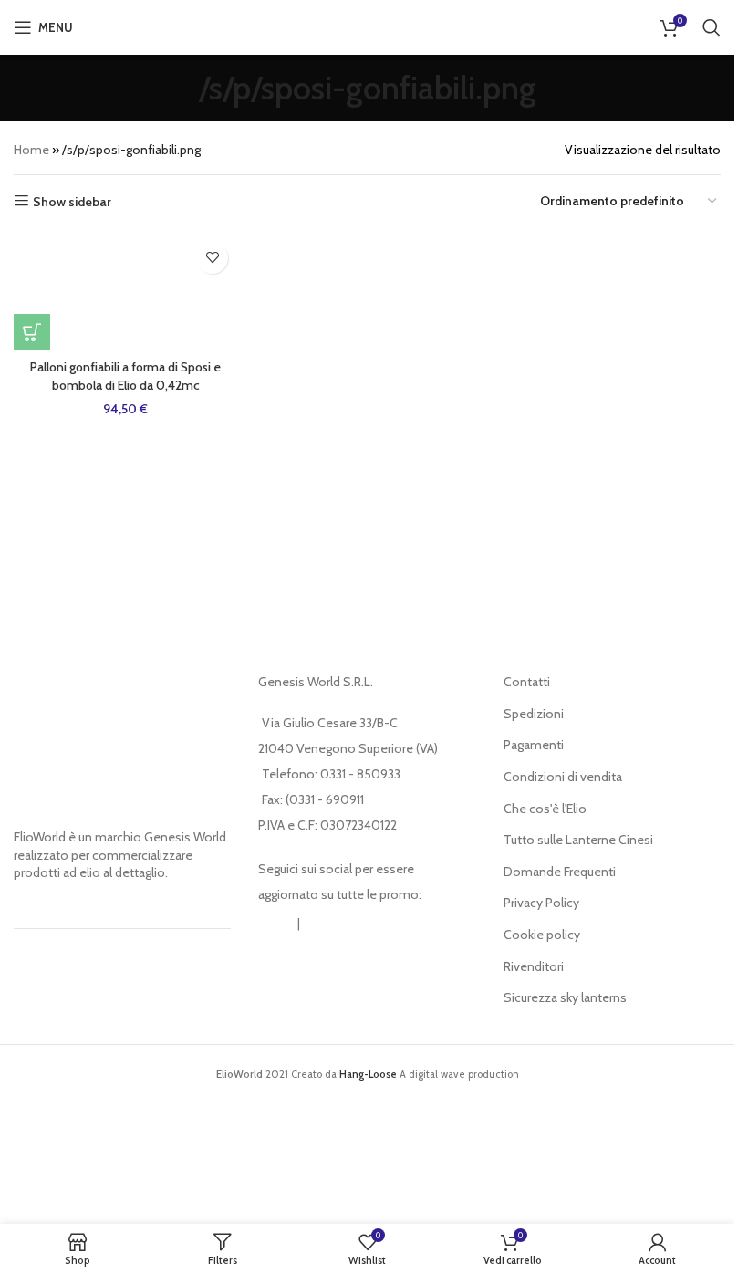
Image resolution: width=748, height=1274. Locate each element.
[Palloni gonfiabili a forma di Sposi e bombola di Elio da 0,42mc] (125, 292)
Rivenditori (534, 966)
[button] (32, 332)
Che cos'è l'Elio (545, 808)
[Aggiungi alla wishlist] (212, 258)
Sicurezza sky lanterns (565, 997)
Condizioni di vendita (563, 776)
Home (31, 149)
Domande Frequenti (560, 871)
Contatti (527, 682)
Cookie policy (542, 934)
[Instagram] (276, 923)
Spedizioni (534, 713)
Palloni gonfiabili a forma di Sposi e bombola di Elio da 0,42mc (125, 376)
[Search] (711, 27)
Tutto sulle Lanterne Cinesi (578, 839)
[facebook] (321, 923)
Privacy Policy (541, 902)
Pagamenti (534, 744)
